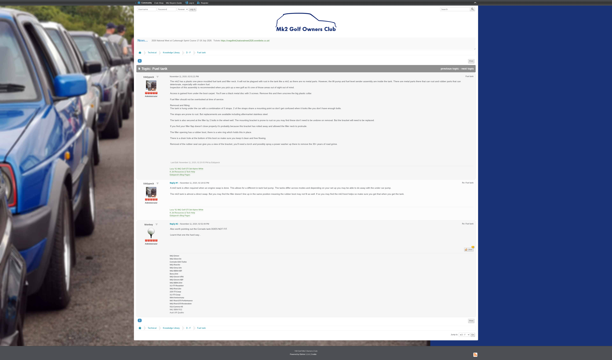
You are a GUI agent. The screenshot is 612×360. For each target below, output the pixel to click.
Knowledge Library (171, 52)
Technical (152, 52)
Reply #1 (174, 183)
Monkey (149, 224)
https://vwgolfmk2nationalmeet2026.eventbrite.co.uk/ (245, 40)
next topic (467, 68)
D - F (188, 52)
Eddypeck (149, 76)
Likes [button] (470, 249)
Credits (314, 354)
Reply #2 (174, 224)
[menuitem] (471, 61)
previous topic (450, 68)
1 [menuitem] (139, 61)
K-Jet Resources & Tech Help (182, 172)
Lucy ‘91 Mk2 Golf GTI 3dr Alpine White (186, 169)
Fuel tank (201, 52)
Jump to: (454, 335)
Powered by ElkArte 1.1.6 (300, 354)
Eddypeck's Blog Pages (180, 175)
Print (471, 61)
